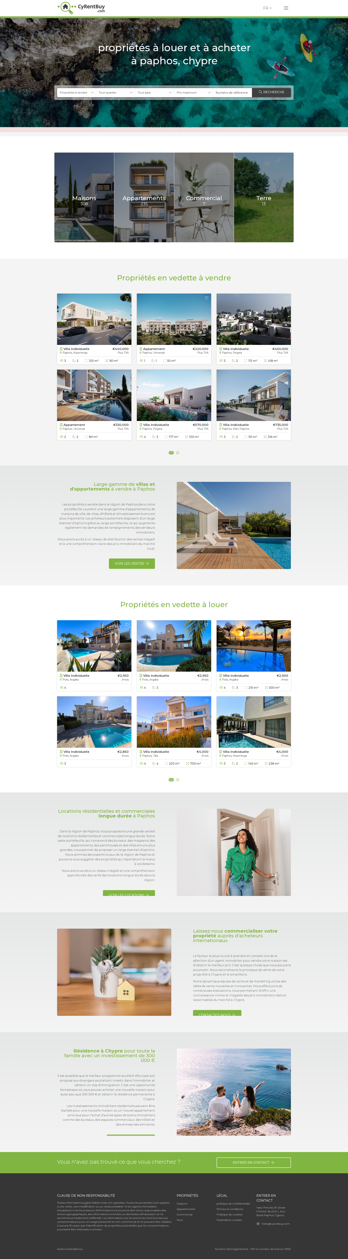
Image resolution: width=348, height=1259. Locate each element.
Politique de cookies (230, 1214)
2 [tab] (177, 453)
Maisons (182, 1203)
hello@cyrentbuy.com (275, 1223)
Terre (180, 1220)
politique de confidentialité (233, 1203)
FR (265, 8)
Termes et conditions (230, 1209)
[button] (76, 92)
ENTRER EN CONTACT (251, 1163)
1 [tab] (170, 453)
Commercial (184, 1214)
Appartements (186, 1209)
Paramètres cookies (229, 1220)
